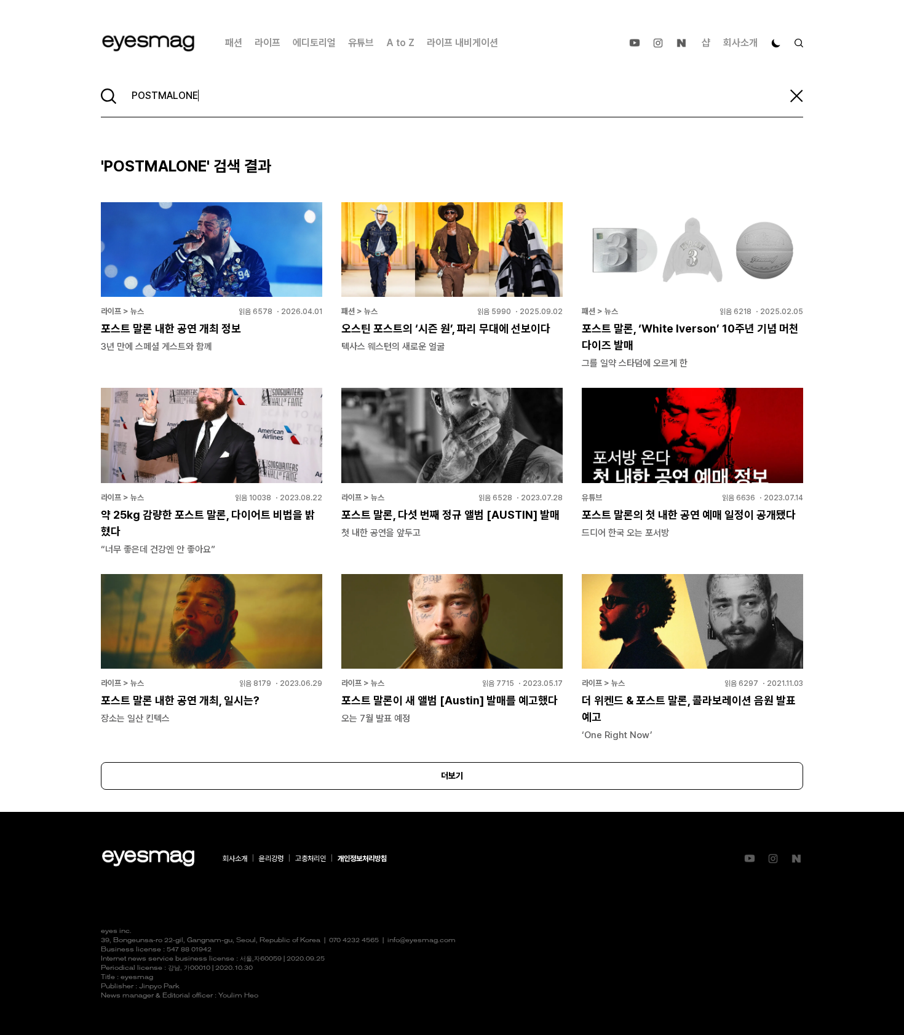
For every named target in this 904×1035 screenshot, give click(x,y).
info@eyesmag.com (421, 940)
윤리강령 (271, 858)
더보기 (452, 776)
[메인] (148, 43)
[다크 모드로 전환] (776, 43)
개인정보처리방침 (362, 858)
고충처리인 (310, 858)
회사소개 (740, 43)
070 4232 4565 (354, 940)
